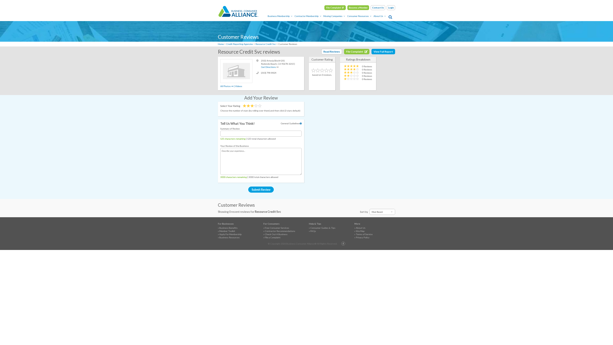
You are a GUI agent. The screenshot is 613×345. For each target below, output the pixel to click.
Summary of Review (230, 128)
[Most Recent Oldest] (382, 212)
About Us (378, 16)
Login (391, 7)
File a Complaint (272, 237)
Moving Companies (332, 16)
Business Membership (279, 16)
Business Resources (229, 237)
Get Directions (268, 67)
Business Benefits (228, 227)
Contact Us (378, 7)
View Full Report (383, 51)
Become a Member (358, 7)
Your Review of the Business (234, 146)
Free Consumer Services (277, 227)
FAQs (313, 231)
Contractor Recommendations (280, 231)
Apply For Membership (230, 234)
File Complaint (333, 7)
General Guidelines (290, 123)
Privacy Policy (362, 237)
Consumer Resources (358, 16)
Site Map (360, 231)
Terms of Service (364, 234)
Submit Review (261, 189)
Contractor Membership (307, 16)
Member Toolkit (227, 231)
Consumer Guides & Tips (322, 227)
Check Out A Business (276, 234)
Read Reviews (331, 51)
